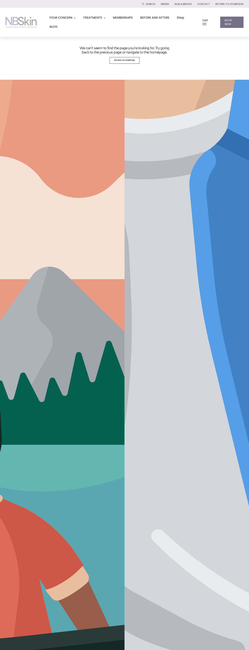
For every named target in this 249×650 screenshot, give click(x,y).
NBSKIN (165, 4)
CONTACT (203, 4)
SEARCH (150, 4)
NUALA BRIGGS (183, 4)
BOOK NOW (228, 22)
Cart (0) (205, 22)
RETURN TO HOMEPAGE (229, 4)
